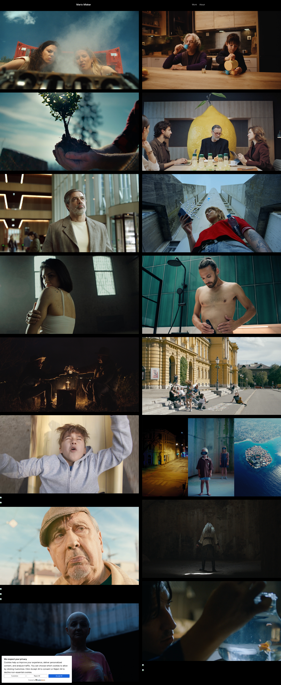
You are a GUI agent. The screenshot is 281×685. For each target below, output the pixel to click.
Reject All (37, 676)
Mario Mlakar (83, 4)
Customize (14, 676)
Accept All (59, 676)
